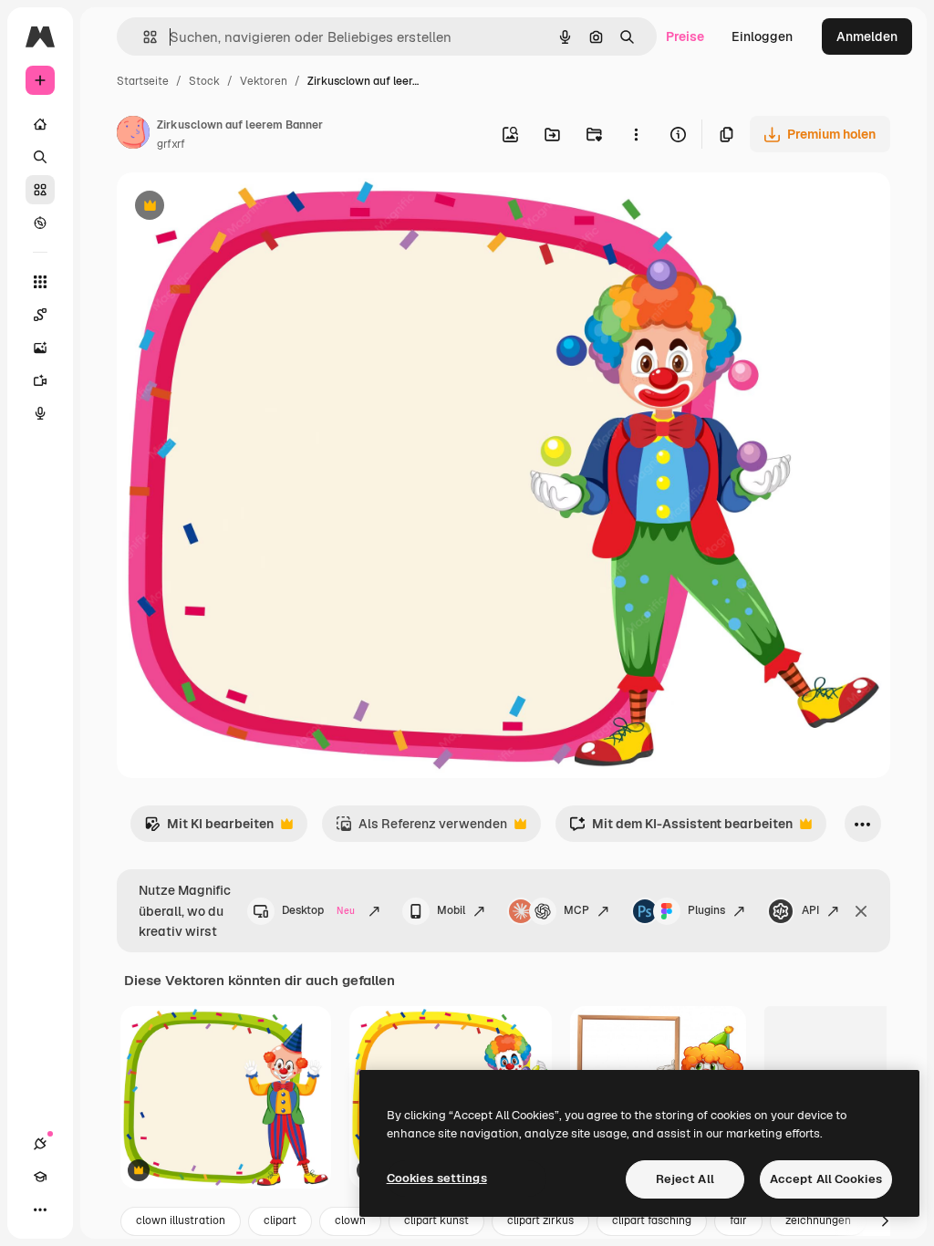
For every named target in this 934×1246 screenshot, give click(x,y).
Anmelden (867, 36)
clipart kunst (436, 1220)
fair (738, 1220)
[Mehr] (40, 1209)
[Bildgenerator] (40, 347)
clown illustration (180, 1220)
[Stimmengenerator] (40, 413)
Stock (204, 81)
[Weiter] (884, 1221)
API (810, 910)
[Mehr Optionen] (635, 134)
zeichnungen (818, 1220)
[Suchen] (40, 156)
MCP (576, 910)
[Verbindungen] (40, 1143)
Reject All (685, 1179)
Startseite (143, 81)
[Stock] (40, 189)
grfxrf (171, 144)
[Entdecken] (40, 222)
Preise (685, 36)
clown (350, 1220)
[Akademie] (40, 1176)
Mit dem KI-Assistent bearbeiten (681, 828)
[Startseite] (40, 124)
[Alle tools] (40, 281)
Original (233, 207)
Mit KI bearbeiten (209, 828)
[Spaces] (40, 314)
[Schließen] (861, 911)
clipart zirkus (540, 1220)
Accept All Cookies (826, 1179)
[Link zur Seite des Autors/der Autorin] (133, 135)
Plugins (706, 910)
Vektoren (263, 81)
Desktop (318, 910)
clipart (280, 1220)
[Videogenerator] (40, 380)
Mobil (451, 910)
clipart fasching (651, 1220)
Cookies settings (437, 1178)
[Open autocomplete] (143, 37)
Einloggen (762, 36)
